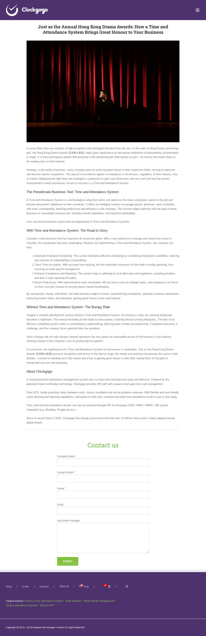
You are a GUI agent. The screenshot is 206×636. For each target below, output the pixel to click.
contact (44, 586)
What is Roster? (73, 601)
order (25, 586)
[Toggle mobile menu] (198, 10)
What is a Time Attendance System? (44, 601)
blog (9, 586)
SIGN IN (64, 586)
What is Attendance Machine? (22, 605)
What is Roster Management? (99, 601)
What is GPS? (47, 605)
